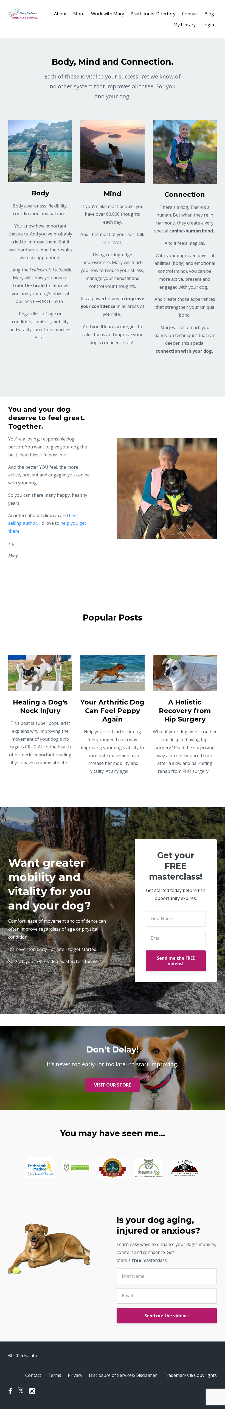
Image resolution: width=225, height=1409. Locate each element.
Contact (190, 14)
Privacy (75, 1375)
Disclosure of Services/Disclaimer (123, 1375)
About (60, 14)
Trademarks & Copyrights (190, 1375)
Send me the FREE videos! (176, 961)
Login (208, 25)
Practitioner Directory (153, 14)
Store (79, 14)
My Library (184, 25)
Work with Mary (107, 14)
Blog (209, 14)
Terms (54, 1375)
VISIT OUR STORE (112, 1085)
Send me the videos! (166, 1316)
